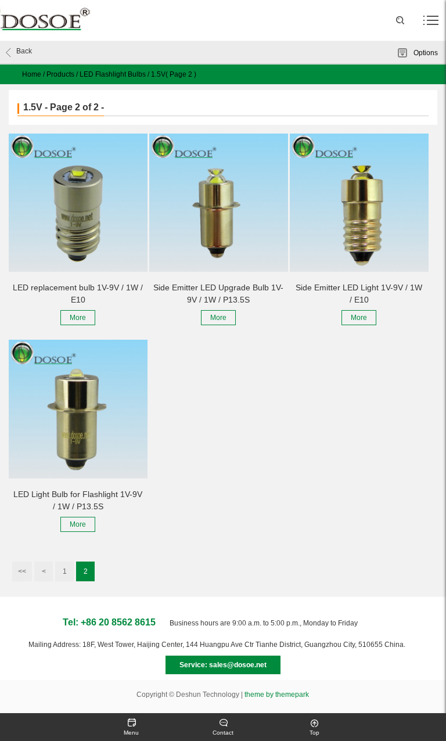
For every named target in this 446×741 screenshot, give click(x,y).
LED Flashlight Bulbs (113, 74)
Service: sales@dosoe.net (223, 665)
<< (22, 571)
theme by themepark (276, 694)
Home (31, 74)
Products (60, 74)
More (78, 318)
